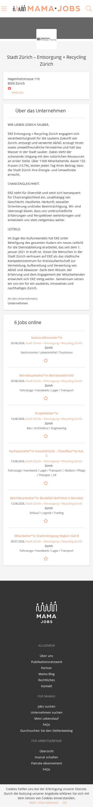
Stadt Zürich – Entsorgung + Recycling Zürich (54, 343)
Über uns (46, 656)
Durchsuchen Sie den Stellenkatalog (46, 731)
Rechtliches (46, 680)
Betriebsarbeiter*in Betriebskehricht (46, 375)
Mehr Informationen (44, 803)
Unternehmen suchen (47, 712)
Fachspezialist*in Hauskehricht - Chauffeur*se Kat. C (46, 453)
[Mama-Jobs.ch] (47, 7)
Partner (46, 668)
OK (65, 803)
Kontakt (46, 686)
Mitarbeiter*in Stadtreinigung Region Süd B (46, 536)
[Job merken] (46, 360)
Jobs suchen (46, 706)
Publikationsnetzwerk (46, 662)
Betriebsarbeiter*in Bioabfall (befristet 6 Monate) (46, 498)
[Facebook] (40, 632)
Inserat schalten (46, 757)
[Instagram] (54, 632)
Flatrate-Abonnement (46, 763)
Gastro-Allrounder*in (46, 338)
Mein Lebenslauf (46, 718)
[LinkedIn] (48, 632)
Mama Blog (46, 674)
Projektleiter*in (46, 413)
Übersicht (47, 751)
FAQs (46, 724)
